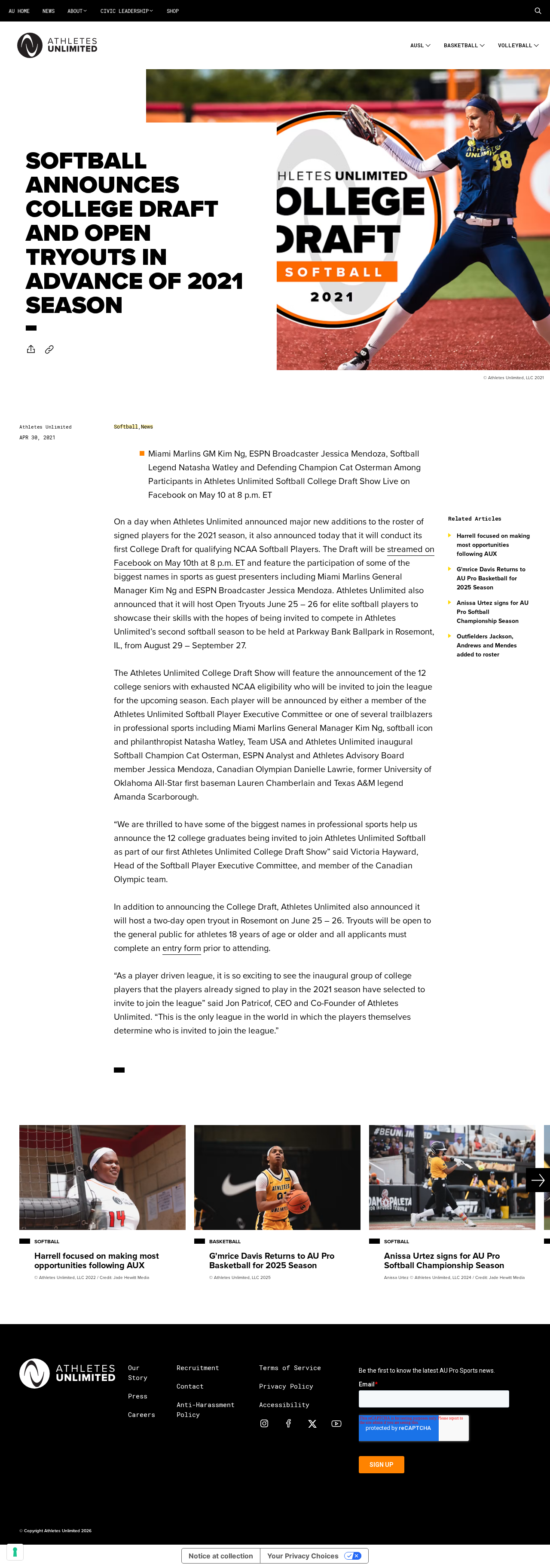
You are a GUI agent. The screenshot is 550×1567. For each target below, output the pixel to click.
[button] (538, 10)
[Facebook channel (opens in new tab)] (288, 1423)
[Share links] (31, 349)
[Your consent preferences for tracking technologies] (15, 1552)
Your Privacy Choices (303, 1556)
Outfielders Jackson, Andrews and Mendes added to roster (487, 645)
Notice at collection (221, 1556)
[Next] (522, 1180)
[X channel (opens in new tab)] (312, 1423)
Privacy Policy (286, 1386)
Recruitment (198, 1367)
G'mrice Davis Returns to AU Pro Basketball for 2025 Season (491, 578)
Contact (190, 1386)
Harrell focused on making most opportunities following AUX (493, 544)
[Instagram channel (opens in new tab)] (264, 1423)
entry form (181, 947)
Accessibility (284, 1404)
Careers (141, 1414)
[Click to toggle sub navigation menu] (428, 44)
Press (137, 1396)
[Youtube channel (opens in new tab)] (336, 1423)
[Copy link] (49, 349)
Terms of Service (290, 1367)
